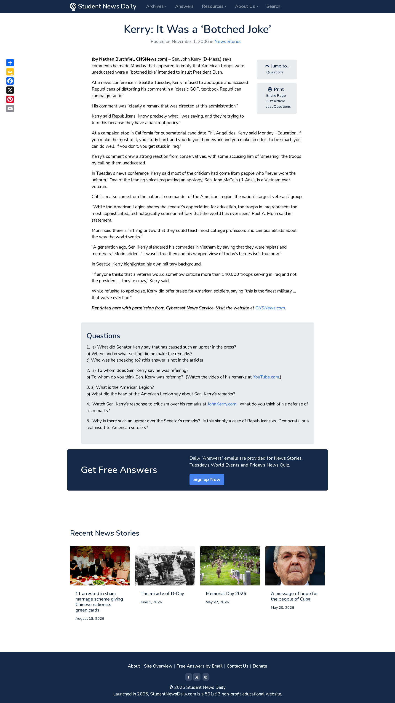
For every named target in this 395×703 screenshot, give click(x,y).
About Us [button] (245, 6)
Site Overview (158, 666)
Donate (260, 666)
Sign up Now (206, 479)
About (134, 666)
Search (273, 6)
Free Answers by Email (199, 666)
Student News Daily (106, 6)
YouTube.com (266, 377)
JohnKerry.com (222, 404)
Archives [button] (155, 6)
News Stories (228, 42)
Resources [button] (213, 6)
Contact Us (237, 666)
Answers (184, 6)
